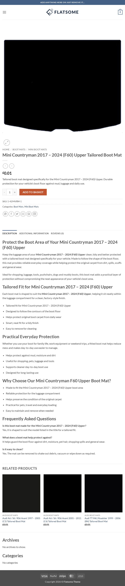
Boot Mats (19, 149)
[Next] (122, 503)
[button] (4, 12)
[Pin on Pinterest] (29, 214)
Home (5, 149)
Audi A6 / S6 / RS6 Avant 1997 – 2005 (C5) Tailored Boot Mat (21, 520)
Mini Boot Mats (37, 149)
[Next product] (5, 165)
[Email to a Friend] (23, 214)
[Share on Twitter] (17, 214)
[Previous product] (11, 165)
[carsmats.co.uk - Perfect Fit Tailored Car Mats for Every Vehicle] (62, 12)
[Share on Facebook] (11, 214)
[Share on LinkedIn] (34, 214)
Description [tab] (9, 233)
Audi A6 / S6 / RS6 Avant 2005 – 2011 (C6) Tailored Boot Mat (62, 520)
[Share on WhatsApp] (5, 214)
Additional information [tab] (34, 233)
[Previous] (2, 503)
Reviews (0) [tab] (57, 233)
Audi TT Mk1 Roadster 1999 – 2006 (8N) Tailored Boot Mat (102, 520)
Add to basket (33, 192)
